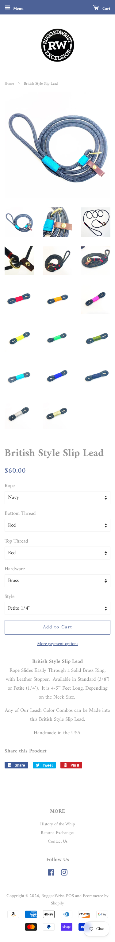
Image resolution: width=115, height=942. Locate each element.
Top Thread (16, 541)
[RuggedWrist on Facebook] (51, 874)
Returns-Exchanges (57, 833)
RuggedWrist (52, 896)
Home (9, 83)
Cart (105, 9)
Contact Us (57, 841)
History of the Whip (57, 824)
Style (9, 596)
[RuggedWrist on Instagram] (64, 874)
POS (70, 896)
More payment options (57, 644)
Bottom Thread (20, 513)
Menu (18, 9)
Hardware (15, 569)
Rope (10, 486)
